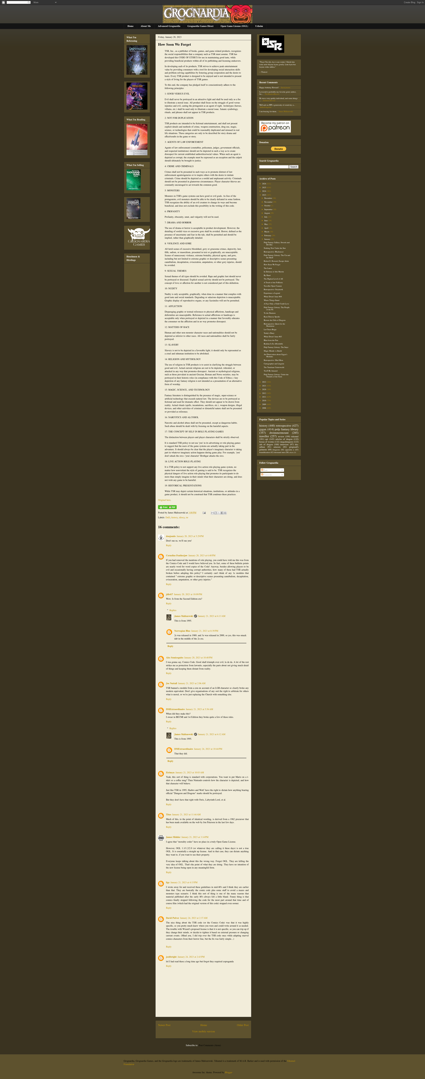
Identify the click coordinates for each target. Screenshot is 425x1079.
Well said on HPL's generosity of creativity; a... (277, 105)
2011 (264, 397)
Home (130, 26)
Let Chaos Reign (270, 329)
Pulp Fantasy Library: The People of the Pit (277, 308)
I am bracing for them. (268, 111)
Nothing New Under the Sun (275, 248)
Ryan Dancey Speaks (272, 316)
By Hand (267, 275)
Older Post (243, 1025)
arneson (277, 446)
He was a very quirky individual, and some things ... (278, 99)
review (281, 436)
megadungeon (286, 441)
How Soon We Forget (174, 44)
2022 (264, 382)
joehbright (171, 956)
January (267, 239)
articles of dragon (284, 439)
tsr (187, 517)
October (267, 205)
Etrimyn (170, 772)
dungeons (276, 449)
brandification (264, 452)
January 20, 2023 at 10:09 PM (188, 594)
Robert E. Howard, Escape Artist (276, 261)
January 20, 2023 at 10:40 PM (198, 657)
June (266, 220)
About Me (146, 26)
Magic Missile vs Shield (273, 351)
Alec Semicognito (174, 657)
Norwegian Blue (182, 630)
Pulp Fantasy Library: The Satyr (276, 347)
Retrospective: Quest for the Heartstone (274, 324)
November (268, 202)
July (266, 217)
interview (284, 444)
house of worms (266, 441)
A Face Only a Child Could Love (276, 303)
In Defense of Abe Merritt (274, 271)
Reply (168, 545)
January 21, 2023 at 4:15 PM (183, 882)
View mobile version (203, 1031)
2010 (264, 400)
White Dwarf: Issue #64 (273, 296)
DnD (168, 517)
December (268, 198)
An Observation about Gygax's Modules (275, 355)
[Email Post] (204, 512)
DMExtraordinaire (175, 709)
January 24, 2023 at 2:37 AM (193, 917)
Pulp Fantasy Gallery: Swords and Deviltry (277, 243)
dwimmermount (279, 433)
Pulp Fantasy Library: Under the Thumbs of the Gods (276, 375)
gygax (262, 429)
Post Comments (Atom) (210, 1045)
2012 (264, 393)
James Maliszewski (183, 616)
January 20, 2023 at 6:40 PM (201, 555)
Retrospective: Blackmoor (274, 251)
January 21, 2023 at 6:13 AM (211, 616)
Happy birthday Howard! (269, 87)
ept (266, 439)
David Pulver (172, 918)
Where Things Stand (271, 300)
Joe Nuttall (171, 683)
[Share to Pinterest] (225, 513)
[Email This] (212, 513)
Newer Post (164, 1025)
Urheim (259, 26)
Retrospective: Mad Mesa (273, 360)
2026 (264, 183)
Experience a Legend (272, 293)
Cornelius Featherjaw (176, 555)
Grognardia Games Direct (200, 26)
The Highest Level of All (273, 278)
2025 (264, 187)
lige (168, 882)
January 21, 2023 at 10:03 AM (189, 772)
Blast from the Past (271, 340)
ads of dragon (266, 444)
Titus (168, 814)
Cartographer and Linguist (274, 363)
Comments (267, 474)
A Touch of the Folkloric (273, 282)
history (174, 517)
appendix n (289, 449)
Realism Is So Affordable (273, 343)
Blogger (228, 1072)
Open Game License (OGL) (234, 26)
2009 (264, 404)
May (266, 224)
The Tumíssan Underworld (274, 367)
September (268, 209)
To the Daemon (270, 313)
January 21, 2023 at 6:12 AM (211, 734)
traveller (264, 436)
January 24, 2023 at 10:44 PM (208, 748)
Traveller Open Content (273, 286)
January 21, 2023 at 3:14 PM (194, 837)
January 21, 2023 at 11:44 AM (186, 814)
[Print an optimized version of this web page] (167, 508)
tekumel (294, 436)
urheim (291, 452)
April (266, 228)
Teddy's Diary (269, 333)
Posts (265, 470)
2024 (264, 191)
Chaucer (264, 72)
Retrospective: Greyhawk (273, 289)
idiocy (182, 517)
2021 (264, 385)
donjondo (171, 536)
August (267, 213)
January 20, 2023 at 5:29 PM (190, 536)
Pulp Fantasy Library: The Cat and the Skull (277, 256)
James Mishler (173, 837)
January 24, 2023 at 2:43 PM (191, 956)
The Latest (268, 268)
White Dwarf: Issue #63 (273, 336)
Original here (164, 499)
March (267, 231)
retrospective (283, 425)
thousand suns (279, 452)
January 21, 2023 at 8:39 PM (204, 630)
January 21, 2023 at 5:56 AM (199, 709)
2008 (264, 408)
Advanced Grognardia (169, 26)
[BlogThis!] (215, 513)
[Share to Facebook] (222, 513)
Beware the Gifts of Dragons (275, 320)
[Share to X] (218, 513)
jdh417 (169, 594)
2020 (264, 389)
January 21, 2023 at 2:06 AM (191, 683)
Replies (173, 610)
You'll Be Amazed (271, 370)
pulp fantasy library (286, 429)
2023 (264, 195)
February (268, 235)
